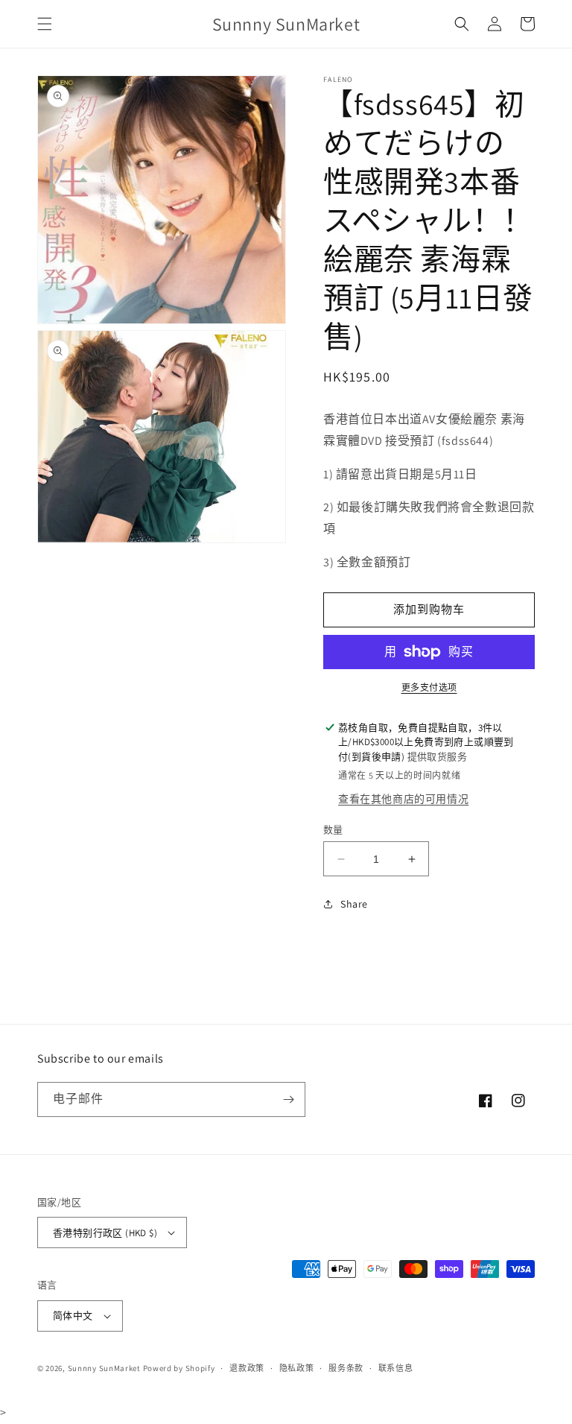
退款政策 (246, 1368)
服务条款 (345, 1368)
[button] (44, 23)
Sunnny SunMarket (104, 1368)
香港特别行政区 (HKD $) (105, 1233)
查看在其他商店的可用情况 (403, 799)
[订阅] (288, 1099)
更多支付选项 (429, 687)
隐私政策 (296, 1368)
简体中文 (73, 1315)
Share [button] (354, 904)
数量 (333, 829)
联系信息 (395, 1368)
